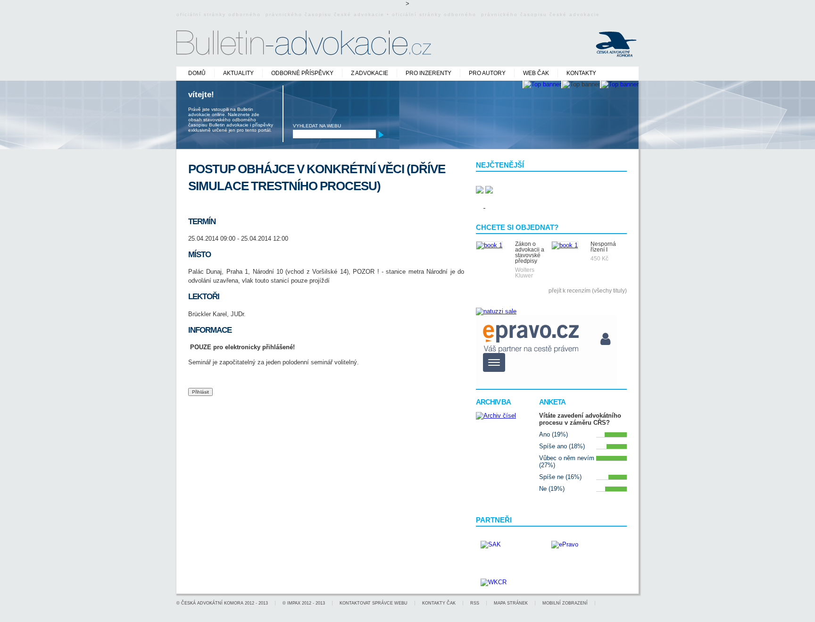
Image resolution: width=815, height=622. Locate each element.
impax (293, 603)
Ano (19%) (553, 434)
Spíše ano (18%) (562, 446)
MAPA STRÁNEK (511, 603)
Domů (197, 73)
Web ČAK (536, 73)
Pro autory (487, 73)
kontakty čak (439, 603)
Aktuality (238, 73)
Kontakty (581, 73)
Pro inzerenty (428, 73)
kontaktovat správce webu (374, 603)
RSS (474, 603)
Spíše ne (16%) (560, 476)
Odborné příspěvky (302, 73)
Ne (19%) (552, 488)
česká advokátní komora (212, 603)
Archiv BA (493, 402)
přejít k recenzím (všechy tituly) (588, 291)
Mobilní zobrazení (565, 603)
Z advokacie (369, 73)
